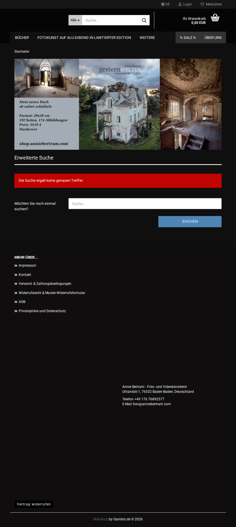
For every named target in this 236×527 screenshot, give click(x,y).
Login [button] (187, 4)
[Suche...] (144, 20)
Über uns (213, 37)
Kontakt (25, 275)
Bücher (22, 37)
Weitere (147, 37)
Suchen (190, 221)
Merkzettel (213, 4)
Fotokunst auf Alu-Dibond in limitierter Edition (84, 37)
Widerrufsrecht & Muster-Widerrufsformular (52, 293)
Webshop (100, 519)
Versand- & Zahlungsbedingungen (45, 284)
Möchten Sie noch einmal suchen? (35, 206)
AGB (22, 302)
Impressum (27, 266)
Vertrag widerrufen (34, 504)
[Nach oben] (220, 518)
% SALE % (188, 37)
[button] (165, 4)
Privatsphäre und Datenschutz (42, 311)
